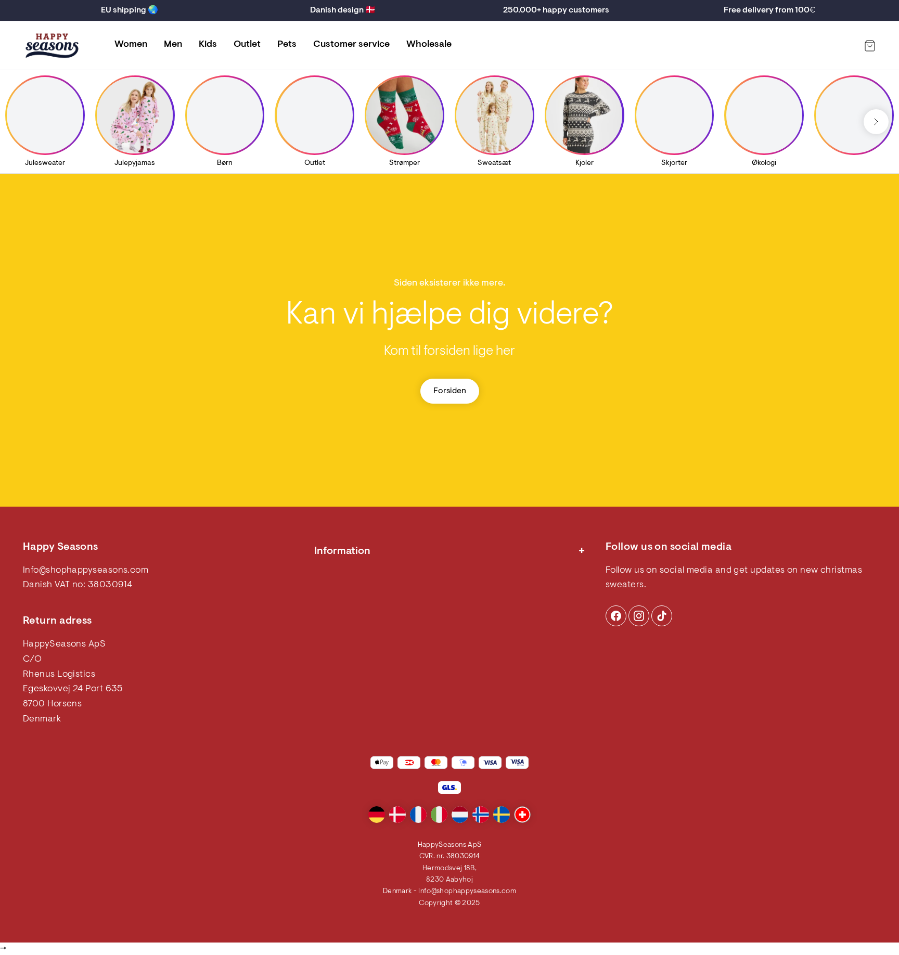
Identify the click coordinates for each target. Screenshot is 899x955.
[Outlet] (315, 115)
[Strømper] (404, 115)
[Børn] (225, 115)
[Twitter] (662, 616)
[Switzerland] (522, 814)
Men (173, 44)
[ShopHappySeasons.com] (52, 45)
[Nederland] (460, 814)
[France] (418, 814)
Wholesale (429, 44)
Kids (208, 44)
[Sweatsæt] (494, 115)
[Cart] (870, 46)
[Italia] (439, 814)
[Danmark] (397, 814)
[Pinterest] (639, 616)
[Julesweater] (45, 115)
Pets (287, 44)
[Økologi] (764, 115)
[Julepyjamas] (135, 115)
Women (130, 44)
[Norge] (480, 814)
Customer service (351, 44)
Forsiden (449, 391)
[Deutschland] (376, 814)
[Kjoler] (584, 115)
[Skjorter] (674, 115)
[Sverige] (501, 814)
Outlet (247, 44)
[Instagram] (616, 616)
